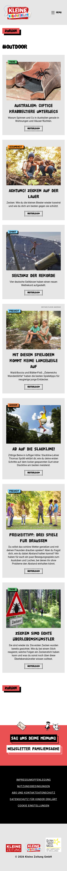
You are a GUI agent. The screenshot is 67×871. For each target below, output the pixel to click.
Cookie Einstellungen (33, 805)
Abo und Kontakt (24, 792)
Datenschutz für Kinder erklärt (33, 799)
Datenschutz (45, 792)
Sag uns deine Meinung (33, 738)
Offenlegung (41, 779)
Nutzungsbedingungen (33, 786)
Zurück (11, 31)
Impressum (24, 779)
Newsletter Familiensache (33, 749)
